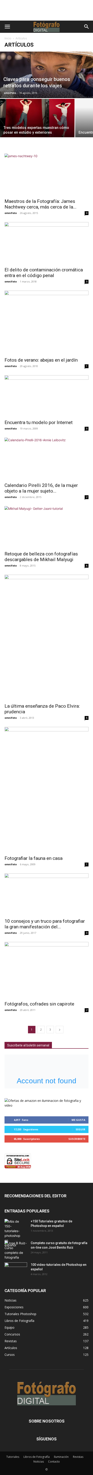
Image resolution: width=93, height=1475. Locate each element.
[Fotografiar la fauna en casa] (46, 790)
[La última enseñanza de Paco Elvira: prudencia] (46, 637)
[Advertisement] (46, 12)
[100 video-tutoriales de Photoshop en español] (16, 1269)
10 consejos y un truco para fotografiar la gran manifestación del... (45, 924)
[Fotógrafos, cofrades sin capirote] (46, 970)
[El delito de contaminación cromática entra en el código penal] (46, 243)
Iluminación (61, 1457)
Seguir (80, 1129)
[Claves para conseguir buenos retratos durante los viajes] (46, 75)
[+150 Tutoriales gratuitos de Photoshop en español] (12, 1233)
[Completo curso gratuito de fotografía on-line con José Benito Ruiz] (16, 1250)
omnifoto (10, 93)
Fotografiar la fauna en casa (34, 858)
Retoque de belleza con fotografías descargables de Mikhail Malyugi (41, 556)
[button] (7, 27)
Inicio (8, 38)
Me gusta (78, 1120)
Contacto (54, 1461)
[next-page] (59, 1029)
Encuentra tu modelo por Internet (39, 422)
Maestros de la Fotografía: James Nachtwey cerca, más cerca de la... (41, 204)
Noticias (38, 1461)
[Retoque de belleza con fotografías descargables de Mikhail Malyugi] (46, 527)
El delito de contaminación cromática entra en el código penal (44, 272)
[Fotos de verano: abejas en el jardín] (46, 322)
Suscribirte (76, 1139)
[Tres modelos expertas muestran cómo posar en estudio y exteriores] (37, 120)
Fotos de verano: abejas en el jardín (41, 360)
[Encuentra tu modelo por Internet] (46, 396)
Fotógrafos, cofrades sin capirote (39, 1004)
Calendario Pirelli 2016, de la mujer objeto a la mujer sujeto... (41, 488)
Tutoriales (12, 1457)
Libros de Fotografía (36, 1457)
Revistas (78, 1457)
